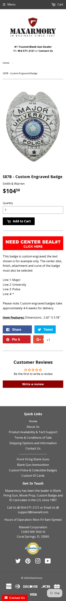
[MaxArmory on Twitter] (18, 562)
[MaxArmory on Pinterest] (28, 562)
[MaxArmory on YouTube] (48, 562)
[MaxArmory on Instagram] (38, 562)
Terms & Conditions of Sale (33, 438)
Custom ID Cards (33, 476)
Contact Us (45, 51)
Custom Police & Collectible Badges (33, 470)
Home (6, 62)
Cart (60, 4)
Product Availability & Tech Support (33, 432)
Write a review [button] (33, 384)
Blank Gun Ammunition (33, 465)
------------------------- (33, 454)
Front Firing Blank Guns (33, 459)
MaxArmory (36, 578)
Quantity (8, 203)
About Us (33, 427)
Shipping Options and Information (33, 443)
